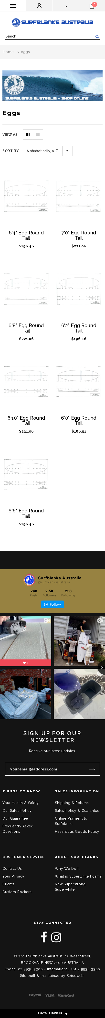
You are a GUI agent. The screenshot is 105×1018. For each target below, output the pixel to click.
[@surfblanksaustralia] (29, 580)
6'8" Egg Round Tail (26, 328)
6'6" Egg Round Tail (26, 513)
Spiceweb (75, 976)
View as (10, 135)
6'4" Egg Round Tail (26, 235)
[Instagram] (56, 937)
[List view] (38, 135)
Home (8, 52)
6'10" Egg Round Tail (26, 421)
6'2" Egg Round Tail (78, 328)
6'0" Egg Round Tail (78, 421)
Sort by (10, 151)
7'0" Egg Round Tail (78, 235)
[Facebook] (44, 937)
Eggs (25, 52)
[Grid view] (28, 135)
